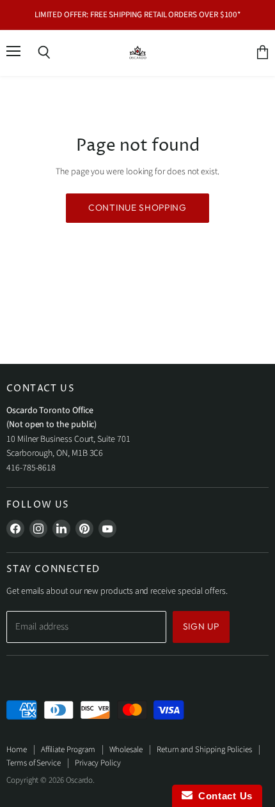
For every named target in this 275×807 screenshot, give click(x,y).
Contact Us (222, 795)
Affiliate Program (68, 749)
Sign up (201, 626)
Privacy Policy (98, 763)
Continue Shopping (137, 207)
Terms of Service (33, 763)
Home (16, 749)
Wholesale (126, 749)
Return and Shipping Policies (204, 749)
